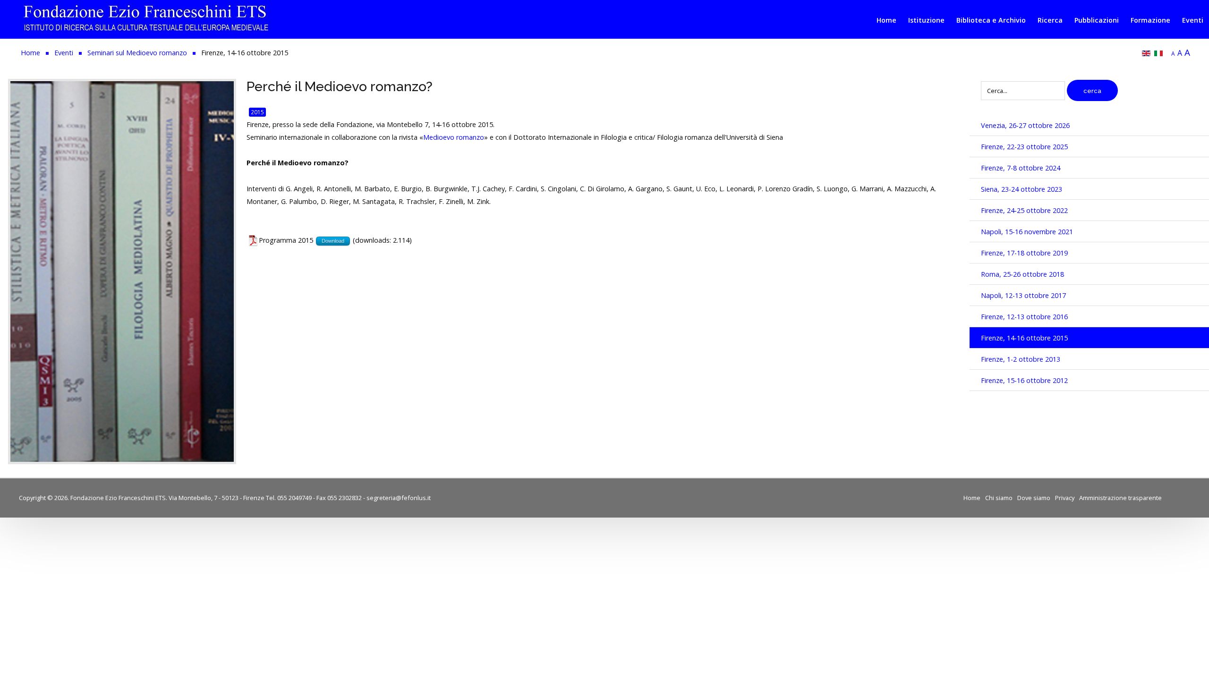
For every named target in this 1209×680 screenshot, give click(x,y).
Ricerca (1050, 20)
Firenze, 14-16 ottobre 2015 (1024, 337)
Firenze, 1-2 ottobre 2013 (1020, 359)
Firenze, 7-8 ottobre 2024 (1020, 167)
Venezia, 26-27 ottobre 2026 (1025, 125)
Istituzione (926, 20)
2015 (257, 112)
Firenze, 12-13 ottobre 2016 (1024, 316)
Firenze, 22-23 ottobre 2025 (1024, 146)
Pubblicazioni (1096, 20)
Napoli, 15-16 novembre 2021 (1027, 231)
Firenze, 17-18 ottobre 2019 (1024, 252)
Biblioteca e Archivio (991, 20)
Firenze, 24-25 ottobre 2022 (1024, 210)
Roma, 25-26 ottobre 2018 (1022, 274)
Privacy (1064, 497)
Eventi (1192, 20)
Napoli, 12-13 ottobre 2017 (1023, 295)
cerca (1092, 90)
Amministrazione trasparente (1120, 497)
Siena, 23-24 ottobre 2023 (1021, 189)
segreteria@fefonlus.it (398, 497)
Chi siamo (999, 497)
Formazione (1150, 20)
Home (886, 20)
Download (333, 241)
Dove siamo (1033, 497)
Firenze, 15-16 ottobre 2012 (1024, 380)
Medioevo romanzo (453, 137)
